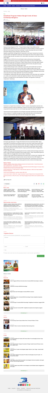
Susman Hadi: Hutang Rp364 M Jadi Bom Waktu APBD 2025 (15, 172)
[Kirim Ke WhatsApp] (43, 184)
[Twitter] (21, 385)
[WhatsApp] (27, 385)
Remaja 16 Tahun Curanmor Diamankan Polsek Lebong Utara (22, 325)
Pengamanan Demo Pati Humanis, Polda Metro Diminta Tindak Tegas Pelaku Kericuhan (18, 0)
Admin (7, 19)
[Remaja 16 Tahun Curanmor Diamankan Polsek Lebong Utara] (6, 327)
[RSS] (29, 385)
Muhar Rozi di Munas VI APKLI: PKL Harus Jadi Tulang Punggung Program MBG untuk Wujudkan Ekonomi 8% (24, 176)
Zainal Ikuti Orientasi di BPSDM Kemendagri (18, 286)
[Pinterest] (23, 385)
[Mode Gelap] (41, 3)
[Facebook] (19, 385)
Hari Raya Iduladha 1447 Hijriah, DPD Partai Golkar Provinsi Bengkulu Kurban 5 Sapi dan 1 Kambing (26, 339)
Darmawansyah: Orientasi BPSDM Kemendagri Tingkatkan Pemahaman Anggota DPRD (27, 302)
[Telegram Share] (41, 184)
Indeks (9, 388)
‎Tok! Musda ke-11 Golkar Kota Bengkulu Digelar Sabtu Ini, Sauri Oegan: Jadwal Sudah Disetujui (26, 350)
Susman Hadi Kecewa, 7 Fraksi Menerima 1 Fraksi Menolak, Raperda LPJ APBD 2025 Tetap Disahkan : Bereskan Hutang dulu (23, 170)
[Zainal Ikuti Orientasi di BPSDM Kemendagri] (6, 287)
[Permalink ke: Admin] (4, 20)
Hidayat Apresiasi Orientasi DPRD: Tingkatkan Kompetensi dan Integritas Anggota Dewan (26, 308)
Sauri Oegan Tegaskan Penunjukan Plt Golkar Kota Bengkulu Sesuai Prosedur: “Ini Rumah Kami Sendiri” (26, 355)
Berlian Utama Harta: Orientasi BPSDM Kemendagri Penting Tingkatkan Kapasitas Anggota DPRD (26, 298)
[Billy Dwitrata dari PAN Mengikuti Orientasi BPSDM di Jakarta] (6, 292)
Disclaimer (23, 388)
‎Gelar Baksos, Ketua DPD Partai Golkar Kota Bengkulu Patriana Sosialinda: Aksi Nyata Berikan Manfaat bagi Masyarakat (27, 361)
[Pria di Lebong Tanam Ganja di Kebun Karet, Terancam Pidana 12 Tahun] (6, 321)
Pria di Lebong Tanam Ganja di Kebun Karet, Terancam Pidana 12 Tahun (24, 320)
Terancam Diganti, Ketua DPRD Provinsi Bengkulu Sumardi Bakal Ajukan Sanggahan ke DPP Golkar (27, 366)
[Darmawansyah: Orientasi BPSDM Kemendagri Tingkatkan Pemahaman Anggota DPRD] (6, 303)
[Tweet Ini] (36, 184)
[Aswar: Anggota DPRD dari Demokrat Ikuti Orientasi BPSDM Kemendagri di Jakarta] (6, 282)
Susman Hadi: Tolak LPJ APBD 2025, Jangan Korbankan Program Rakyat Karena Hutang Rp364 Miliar (23, 174)
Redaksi (18, 388)
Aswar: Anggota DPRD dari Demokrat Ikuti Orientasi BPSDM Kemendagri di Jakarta (26, 280)
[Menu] (4, 3)
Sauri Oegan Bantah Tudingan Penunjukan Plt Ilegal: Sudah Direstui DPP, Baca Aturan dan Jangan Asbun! (26, 344)
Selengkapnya (24, 313)
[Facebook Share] (34, 184)
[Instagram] (25, 385)
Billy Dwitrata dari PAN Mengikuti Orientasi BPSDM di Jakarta (22, 291)
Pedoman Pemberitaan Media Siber (33, 388)
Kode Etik (13, 388)
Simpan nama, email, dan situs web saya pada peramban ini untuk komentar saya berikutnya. (22, 253)
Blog (4, 13)
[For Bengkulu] (7, 3)
